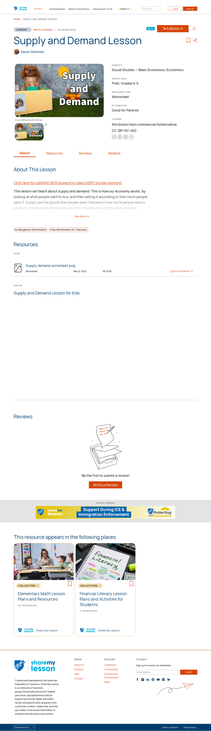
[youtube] (158, 679)
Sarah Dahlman (32, 51)
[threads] (163, 679)
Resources (54, 153)
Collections (110, 664)
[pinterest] (153, 679)
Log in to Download (180, 271)
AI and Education (57, 9)
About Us (79, 664)
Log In (175, 8)
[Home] (21, 8)
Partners (79, 669)
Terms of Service (170, 727)
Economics (175, 69)
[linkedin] (147, 679)
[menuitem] (29, 131)
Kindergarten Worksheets (30, 229)
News (107, 682)
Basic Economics (151, 69)
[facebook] (137, 679)
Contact (78, 678)
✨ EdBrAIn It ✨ (124, 9)
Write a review (43, 29)
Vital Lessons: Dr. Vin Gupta (104, 9)
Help (76, 674)
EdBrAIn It (175, 28)
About (24, 153)
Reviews (85, 153)
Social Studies (123, 69)
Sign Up (190, 8)
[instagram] (142, 679)
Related (114, 153)
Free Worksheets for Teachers (68, 229)
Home (17, 19)
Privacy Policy (190, 727)
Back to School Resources (80, 9)
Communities (111, 669)
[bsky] (168, 679)
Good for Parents (125, 110)
